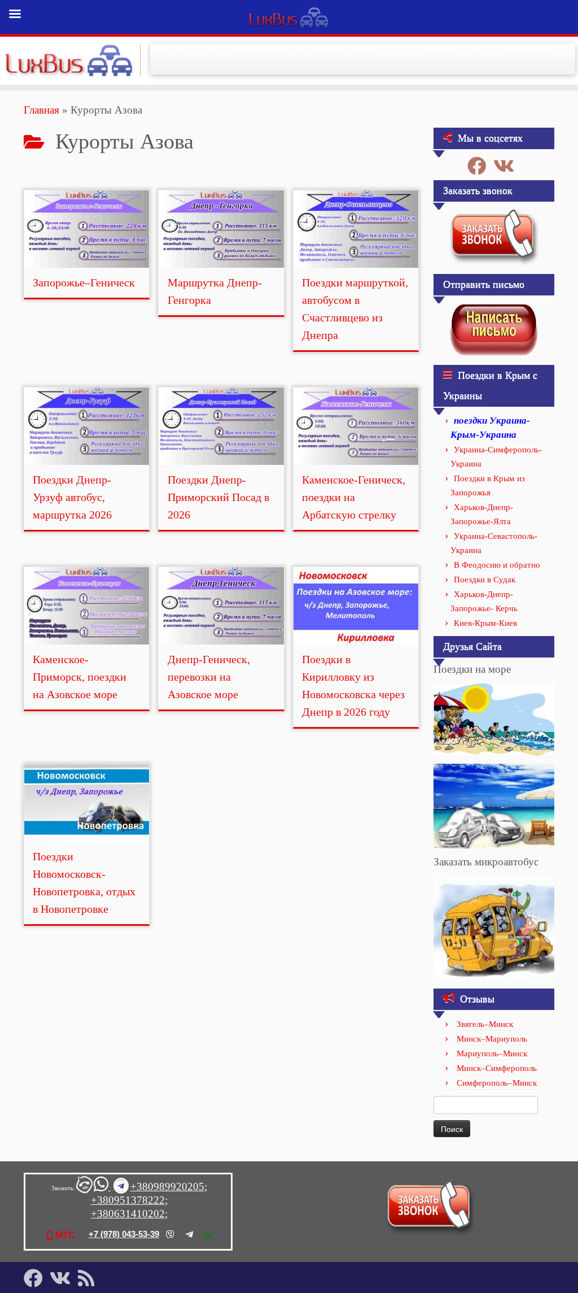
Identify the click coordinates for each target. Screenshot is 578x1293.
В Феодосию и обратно (497, 564)
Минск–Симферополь (497, 1068)
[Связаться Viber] (83, 1187)
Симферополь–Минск (497, 1082)
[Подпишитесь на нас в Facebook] (480, 165)
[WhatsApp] (208, 1234)
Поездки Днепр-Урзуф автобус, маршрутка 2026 (72, 497)
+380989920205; (168, 1186)
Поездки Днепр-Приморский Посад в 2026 (218, 497)
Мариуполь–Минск (492, 1053)
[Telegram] (189, 1234)
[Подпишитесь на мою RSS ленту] (90, 1278)
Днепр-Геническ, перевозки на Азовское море (209, 676)
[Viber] (170, 1234)
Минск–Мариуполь (492, 1038)
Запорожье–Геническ (84, 282)
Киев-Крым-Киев (485, 623)
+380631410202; (129, 1214)
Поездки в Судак (484, 579)
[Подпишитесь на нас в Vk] (507, 165)
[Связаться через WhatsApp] (102, 1187)
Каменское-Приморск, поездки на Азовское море (79, 676)
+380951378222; (129, 1200)
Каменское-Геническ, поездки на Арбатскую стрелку (353, 497)
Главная (41, 110)
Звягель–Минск (485, 1024)
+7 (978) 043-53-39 (124, 1234)
